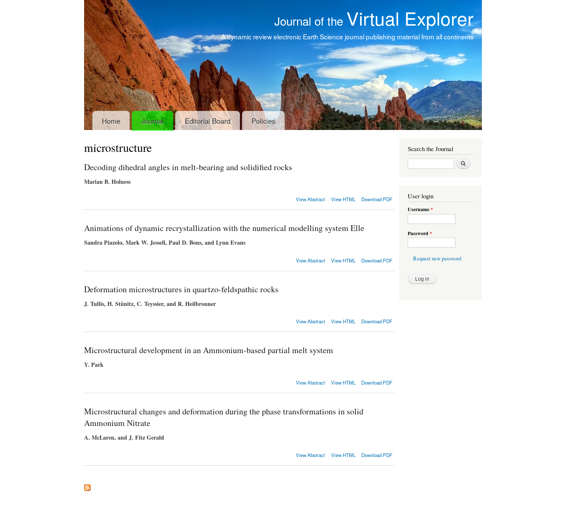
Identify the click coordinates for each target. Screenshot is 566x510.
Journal (152, 121)
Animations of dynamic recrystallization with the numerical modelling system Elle (224, 227)
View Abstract (310, 199)
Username (420, 209)
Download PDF (376, 199)
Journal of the (374, 20)
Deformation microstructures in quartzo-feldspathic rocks (181, 289)
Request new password (437, 258)
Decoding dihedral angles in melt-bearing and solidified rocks (188, 167)
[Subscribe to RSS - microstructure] (87, 485)
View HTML (343, 199)
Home (111, 121)
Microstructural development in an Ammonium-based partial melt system (208, 350)
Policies (263, 121)
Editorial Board (207, 121)
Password (420, 233)
